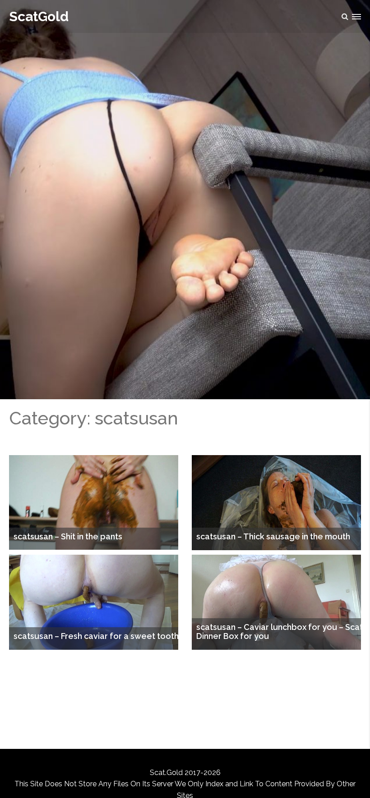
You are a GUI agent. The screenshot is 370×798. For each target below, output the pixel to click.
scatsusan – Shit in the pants (68, 536)
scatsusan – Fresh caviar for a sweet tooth (96, 636)
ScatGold (39, 16)
